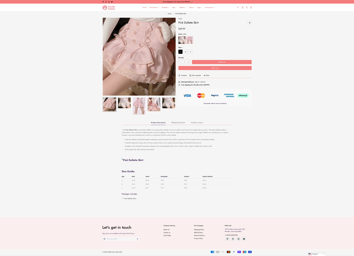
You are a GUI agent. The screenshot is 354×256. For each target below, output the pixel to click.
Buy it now (215, 68)
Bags (199, 7)
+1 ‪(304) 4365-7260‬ (231, 235)
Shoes (191, 7)
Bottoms (182, 7)
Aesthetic (165, 7)
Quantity (181, 58)
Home (145, 7)
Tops (173, 7)
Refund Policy (198, 232)
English (314, 254)
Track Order (167, 235)
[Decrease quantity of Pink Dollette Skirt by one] (180, 62)
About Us (166, 229)
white (181, 40)
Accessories (209, 7)
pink (189, 40)
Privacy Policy (198, 238)
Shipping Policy (199, 229)
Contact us (167, 232)
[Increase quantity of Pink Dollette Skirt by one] (188, 62)
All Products (153, 7)
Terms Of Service (199, 235)
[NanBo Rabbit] (109, 7)
